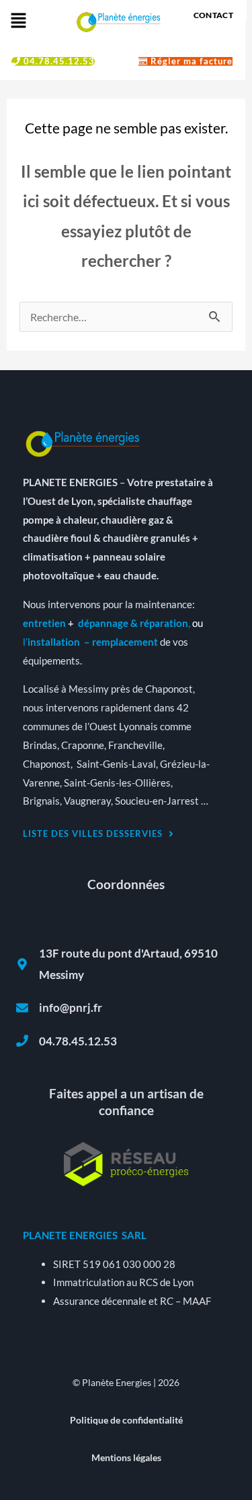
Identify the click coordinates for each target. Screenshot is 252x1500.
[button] (18, 21)
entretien (44, 623)
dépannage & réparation (133, 623)
